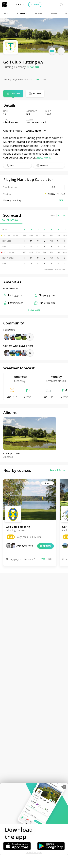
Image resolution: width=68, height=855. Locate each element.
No (44, 79)
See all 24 (55, 470)
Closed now (33, 130)
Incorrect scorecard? (55, 269)
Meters (61, 215)
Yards (52, 215)
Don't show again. (34, 852)
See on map (33, 67)
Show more (34, 310)
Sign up (35, 4)
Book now (45, 546)
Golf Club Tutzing (11, 220)
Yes (37, 79)
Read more (44, 157)
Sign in (20, 4)
